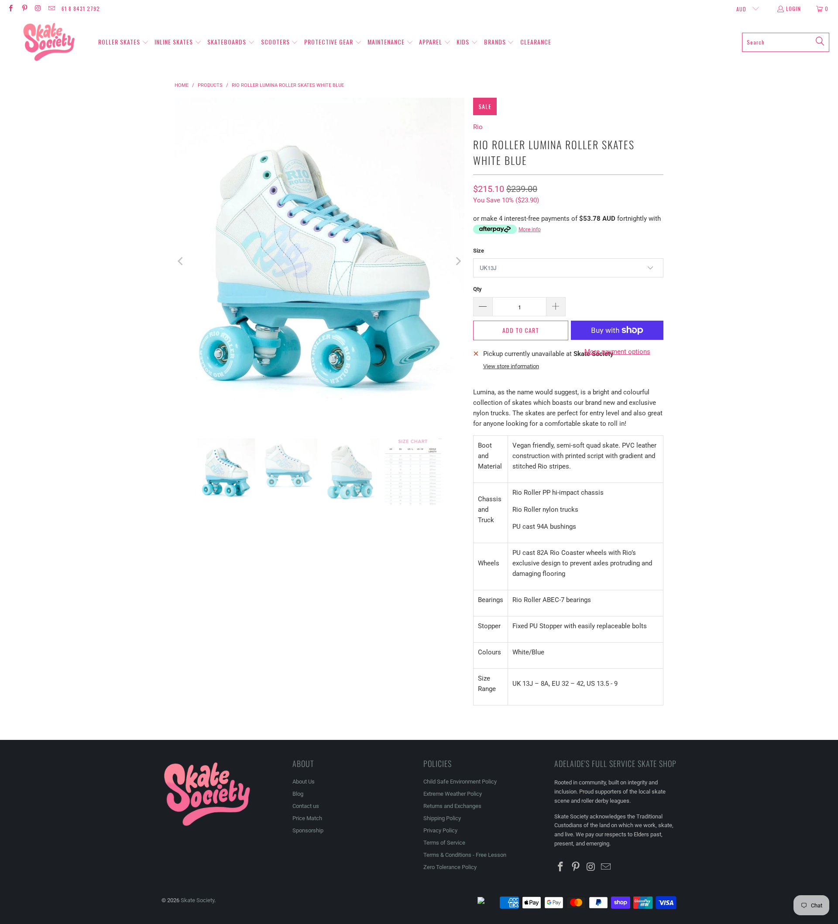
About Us (303, 781)
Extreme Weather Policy (452, 794)
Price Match (307, 818)
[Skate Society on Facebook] (10, 8)
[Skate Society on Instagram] (37, 8)
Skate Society (197, 900)
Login (793, 8)
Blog (297, 794)
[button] (123, 42)
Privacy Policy (440, 830)
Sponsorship (307, 830)
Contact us (305, 806)
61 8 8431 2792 (81, 8)
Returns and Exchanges (452, 806)
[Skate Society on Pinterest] (23, 8)
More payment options (617, 352)
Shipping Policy (442, 818)
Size (478, 250)
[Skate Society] (49, 42)
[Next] (458, 261)
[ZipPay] (487, 902)
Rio (478, 127)
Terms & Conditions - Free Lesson (464, 855)
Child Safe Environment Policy (460, 781)
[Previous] (181, 261)
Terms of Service (444, 842)
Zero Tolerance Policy (450, 867)
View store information (511, 366)
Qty (477, 289)
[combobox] (785, 42)
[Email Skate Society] (51, 8)
